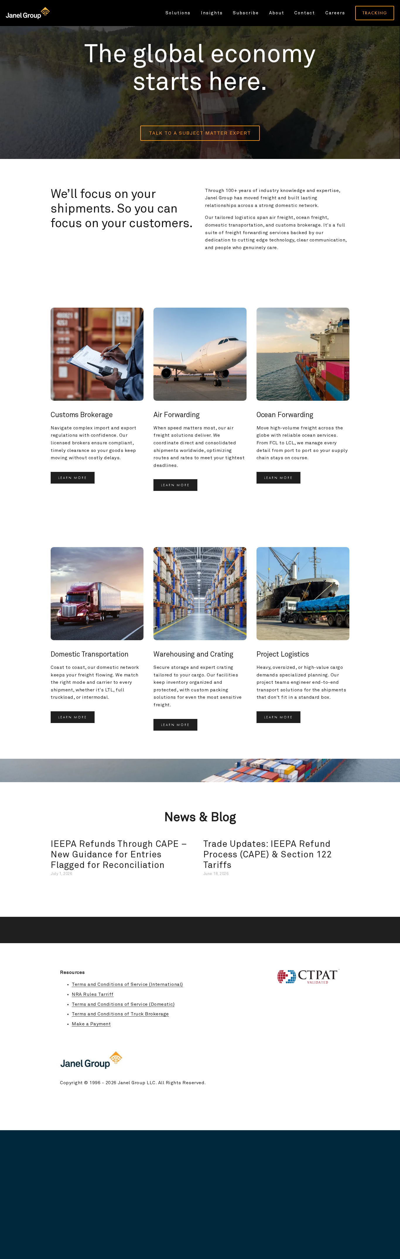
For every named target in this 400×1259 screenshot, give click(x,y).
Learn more (72, 478)
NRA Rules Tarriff (93, 994)
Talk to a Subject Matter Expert (200, 133)
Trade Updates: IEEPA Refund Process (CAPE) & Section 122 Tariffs (267, 855)
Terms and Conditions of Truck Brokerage (120, 1014)
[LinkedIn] (337, 1038)
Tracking (375, 13)
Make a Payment (91, 1024)
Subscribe (246, 13)
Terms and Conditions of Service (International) (127, 984)
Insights (212, 13)
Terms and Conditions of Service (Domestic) (123, 1004)
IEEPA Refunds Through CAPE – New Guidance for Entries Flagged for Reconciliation (119, 855)
